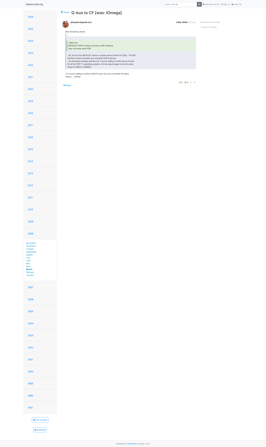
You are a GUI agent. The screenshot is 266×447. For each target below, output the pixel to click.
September (31, 252)
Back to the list (210, 27)
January (30, 275)
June (28, 260)
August (29, 255)
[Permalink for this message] (194, 82)
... (67, 34)
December (31, 243)
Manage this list (211, 4)
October (30, 249)
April (28, 266)
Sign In (226, 4)
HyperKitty (132, 443)
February (30, 272)
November (31, 246)
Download (41, 430)
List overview (41, 420)
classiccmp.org (34, 4)
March (29, 269)
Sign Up (237, 4)
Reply (68, 85)
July (28, 257)
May (28, 263)
